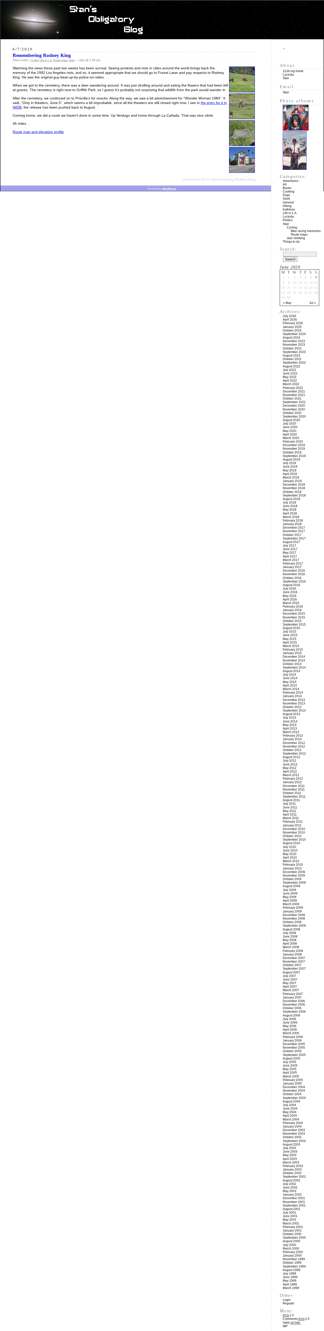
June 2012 (290, 764)
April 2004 (290, 1115)
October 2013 (292, 707)
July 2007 (289, 976)
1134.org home (293, 71)
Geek (286, 198)
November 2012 (294, 746)
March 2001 (291, 1223)
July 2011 (289, 803)
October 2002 (292, 1173)
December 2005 (294, 1044)
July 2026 (289, 316)
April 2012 (290, 771)
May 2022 (289, 377)
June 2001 (290, 1216)
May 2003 (289, 1155)
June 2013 (290, 721)
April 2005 (290, 1072)
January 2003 (292, 1169)
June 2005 (290, 1065)
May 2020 (289, 431)
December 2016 (294, 570)
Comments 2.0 (296, 1319)
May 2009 (289, 897)
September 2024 (294, 334)
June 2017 (290, 549)
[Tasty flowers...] (242, 91)
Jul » (312, 303)
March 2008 (291, 947)
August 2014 (291, 671)
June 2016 (290, 592)
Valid (292, 1322)
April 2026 (290, 319)
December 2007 (294, 958)
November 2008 (294, 918)
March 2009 (291, 904)
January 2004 (292, 1126)
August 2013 (291, 714)
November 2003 (294, 1133)
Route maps (60, 60)
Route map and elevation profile (38, 132)
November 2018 (294, 488)
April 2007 (290, 986)
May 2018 (289, 509)
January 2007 (292, 997)
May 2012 (289, 768)
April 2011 (290, 814)
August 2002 (291, 1180)
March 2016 (291, 603)
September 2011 (294, 796)
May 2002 (289, 1191)
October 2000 (292, 1234)
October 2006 (292, 1008)
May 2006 (289, 1026)
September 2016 (294, 581)
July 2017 (289, 545)
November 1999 (294, 1259)
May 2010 (289, 854)
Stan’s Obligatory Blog (162, 20)
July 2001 (289, 1212)
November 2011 (294, 789)
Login (287, 1300)
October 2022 (292, 359)
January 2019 (292, 481)
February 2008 (293, 951)
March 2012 (291, 775)
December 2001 (294, 1198)
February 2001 (293, 1227)
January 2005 (292, 1083)
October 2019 (292, 452)
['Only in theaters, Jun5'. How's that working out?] (242, 171)
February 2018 (293, 520)
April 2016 (290, 599)
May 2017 (289, 552)
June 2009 (290, 893)
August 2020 (291, 420)
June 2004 (290, 1108)
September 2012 (294, 753)
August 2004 (291, 1101)
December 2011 (294, 786)
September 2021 (294, 402)
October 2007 (292, 965)
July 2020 (289, 423)
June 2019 (290, 466)
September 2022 (294, 362)
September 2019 (294, 456)
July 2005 (289, 1062)
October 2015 (292, 621)
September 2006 (294, 1011)
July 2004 (289, 1105)
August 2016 (291, 585)
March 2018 (291, 517)
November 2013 (294, 703)
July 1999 (289, 1273)
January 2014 (292, 696)
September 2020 (294, 416)
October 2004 (292, 1094)
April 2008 (290, 943)
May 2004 (289, 1112)
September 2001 (294, 1205)
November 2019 (294, 448)
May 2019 (289, 470)
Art (285, 184)
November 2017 (294, 531)
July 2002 (289, 1184)
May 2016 (289, 596)
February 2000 (293, 1252)
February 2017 (293, 563)
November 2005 (294, 1047)
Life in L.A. (46, 60)
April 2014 (290, 685)
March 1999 (291, 1288)
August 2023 (291, 355)
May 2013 (289, 725)
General (288, 202)
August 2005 (291, 1058)
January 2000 (292, 1255)
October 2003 (292, 1137)
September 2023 (294, 352)
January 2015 (292, 653)
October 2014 (292, 664)
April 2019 (290, 474)
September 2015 (294, 624)
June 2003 (290, 1151)
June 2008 (290, 936)
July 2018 (289, 502)
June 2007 (290, 979)
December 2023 (294, 341)
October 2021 (292, 398)
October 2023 (292, 348)
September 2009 (294, 882)
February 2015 (293, 649)
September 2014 (294, 667)
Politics (288, 220)
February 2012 (293, 778)
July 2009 (289, 890)
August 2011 (291, 800)
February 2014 (293, 692)
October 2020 (292, 413)
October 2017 (292, 535)
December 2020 (294, 405)
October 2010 (292, 836)
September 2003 (294, 1141)
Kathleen (289, 209)
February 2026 (293, 323)
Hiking (287, 206)
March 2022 (291, 384)
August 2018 (291, 499)
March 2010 (291, 861)
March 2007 (291, 990)
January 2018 (292, 524)
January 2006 (292, 1040)
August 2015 (291, 628)
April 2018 (290, 513)
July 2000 (289, 1245)
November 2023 (294, 344)
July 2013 (289, 717)
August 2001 (291, 1209)
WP (285, 1326)
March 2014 (291, 689)
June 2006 (290, 1022)
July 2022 (289, 370)
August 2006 (291, 1015)
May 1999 (289, 1280)
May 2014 (289, 682)
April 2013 (290, 728)
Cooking (288, 191)
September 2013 (294, 710)
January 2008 (292, 954)
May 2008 (289, 940)
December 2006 (294, 1001)
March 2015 (291, 646)
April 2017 (290, 556)
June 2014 (290, 678)
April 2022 (290, 380)
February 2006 (293, 1037)
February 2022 (293, 388)
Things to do (291, 241)
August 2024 (291, 337)
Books (287, 188)
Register (288, 1303)
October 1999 (292, 1262)
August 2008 (291, 929)
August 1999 (291, 1270)
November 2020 (294, 409)
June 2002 (290, 1187)
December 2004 (294, 1087)
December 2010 (294, 829)
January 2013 (292, 739)
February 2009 (293, 907)
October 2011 (292, 793)
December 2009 (294, 872)
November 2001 (294, 1202)
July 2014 (289, 674)
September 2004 (294, 1098)
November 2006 (294, 1004)
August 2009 (291, 886)
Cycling (34, 60)
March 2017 (291, 560)
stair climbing (296, 238)
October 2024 (292, 330)
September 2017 (294, 538)
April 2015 (290, 642)
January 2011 (292, 825)
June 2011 (290, 807)
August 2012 (291, 757)
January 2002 (292, 1194)
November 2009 (294, 875)
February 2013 (293, 735)
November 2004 (294, 1090)
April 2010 (290, 857)
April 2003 (290, 1159)
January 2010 (292, 868)
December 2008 (294, 915)
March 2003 (291, 1162)
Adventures (290, 181)
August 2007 (291, 972)
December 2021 (294, 391)
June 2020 (290, 427)
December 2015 (294, 613)
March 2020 (291, 438)
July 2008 (289, 933)
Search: (288, 249)
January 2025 (292, 327)
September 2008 (294, 925)
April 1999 (290, 1284)
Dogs (286, 195)
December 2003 (294, 1130)
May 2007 (289, 983)
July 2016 (289, 588)
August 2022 (291, 366)
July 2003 (289, 1148)
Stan (71, 60)
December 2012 (294, 743)
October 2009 (292, 879)
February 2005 (293, 1080)
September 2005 (294, 1055)
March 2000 (291, 1248)
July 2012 (289, 760)
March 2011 (291, 818)
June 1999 (290, 1277)
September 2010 (294, 839)
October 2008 (292, 922)
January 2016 (292, 610)
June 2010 (290, 850)
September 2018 (294, 495)
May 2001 (289, 1219)
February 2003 (293, 1166)
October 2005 (292, 1051)
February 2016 (293, 606)
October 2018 (292, 492)
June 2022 (290, 373)
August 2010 (291, 843)
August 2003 (291, 1144)
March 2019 (291, 477)
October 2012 (292, 750)
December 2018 (294, 484)
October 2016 (292, 578)
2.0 (288, 1315)
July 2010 (289, 847)
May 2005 (289, 1069)
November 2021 (294, 395)
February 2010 (293, 864)
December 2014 (294, 656)
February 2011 (293, 821)
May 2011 (289, 811)
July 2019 (289, 463)
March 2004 (291, 1119)
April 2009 (290, 900)
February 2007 (293, 994)
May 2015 (289, 639)
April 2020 (290, 434)
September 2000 (294, 1237)
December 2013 (294, 700)
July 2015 (289, 631)
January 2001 (292, 1230)
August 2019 (291, 459)
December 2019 (294, 445)
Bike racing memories (306, 231)
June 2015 (290, 635)
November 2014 (294, 660)
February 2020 (293, 441)
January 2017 (292, 567)
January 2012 (292, 782)
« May (287, 303)
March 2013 (291, 732)
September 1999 (294, 1266)
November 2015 (294, 617)
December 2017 (294, 527)
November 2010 (294, 832)
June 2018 (290, 506)
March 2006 (291, 1033)
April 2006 (290, 1029)
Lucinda (288, 74)
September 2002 (294, 1176)
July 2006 (289, 1019)
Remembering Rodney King (42, 55)
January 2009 (292, 911)
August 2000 (291, 1241)
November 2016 (294, 574)
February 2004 (293, 1123)
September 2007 (294, 968)
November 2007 (294, 961)
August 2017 (291, 542)
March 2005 (291, 1076)
